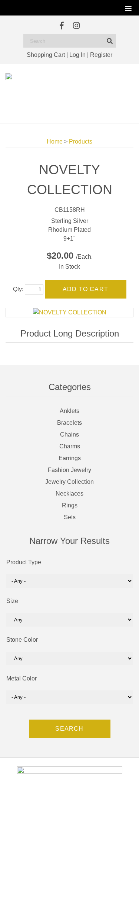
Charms (69, 446)
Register (101, 55)
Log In (77, 55)
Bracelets (69, 423)
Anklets (69, 411)
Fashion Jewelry (69, 470)
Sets (70, 517)
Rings (69, 505)
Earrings (70, 458)
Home (55, 141)
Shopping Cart (46, 55)
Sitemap (103, 904)
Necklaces (69, 493)
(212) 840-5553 (74, 860)
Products (80, 141)
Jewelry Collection (69, 482)
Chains (69, 434)
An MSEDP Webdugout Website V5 (59, 904)
